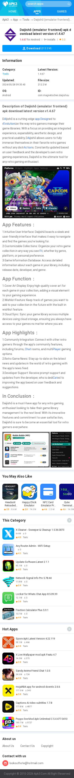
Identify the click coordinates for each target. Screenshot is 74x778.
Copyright (47, 745)
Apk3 (5, 19)
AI (5, 118)
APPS (37, 11)
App (15, 19)
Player (57, 349)
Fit (41, 250)
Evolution (9, 123)
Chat (28, 349)
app (37, 118)
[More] (69, 520)
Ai (29, 138)
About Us (8, 745)
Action (28, 147)
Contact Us (27, 745)
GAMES (62, 11)
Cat (55, 377)
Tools (25, 19)
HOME (12, 11)
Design (44, 118)
